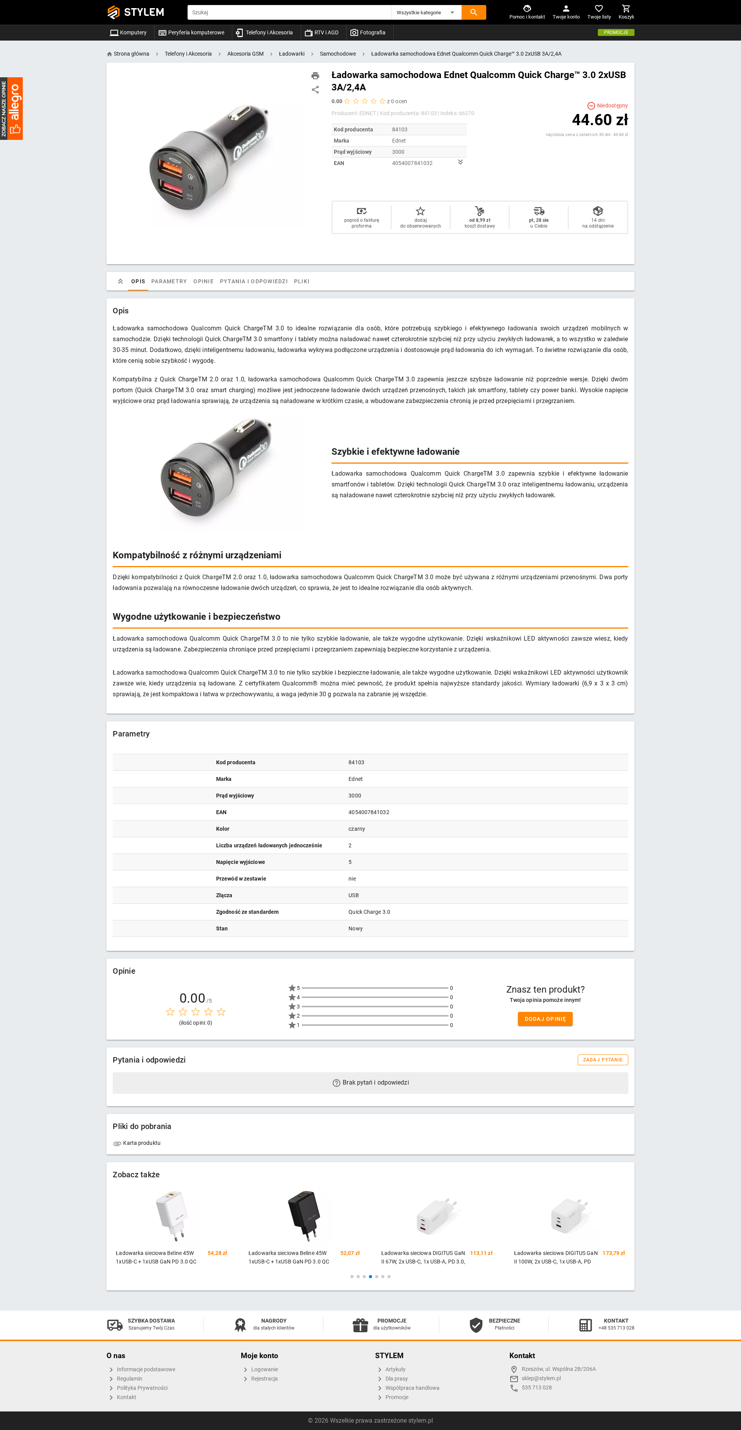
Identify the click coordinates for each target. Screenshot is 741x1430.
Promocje (616, 32)
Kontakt (126, 1397)
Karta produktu (141, 1143)
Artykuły (395, 1369)
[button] (427, 12)
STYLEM (144, 12)
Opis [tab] (138, 281)
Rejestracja (264, 1379)
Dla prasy (396, 1379)
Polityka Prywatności (141, 1388)
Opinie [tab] (204, 281)
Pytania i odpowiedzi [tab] (254, 281)
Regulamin (129, 1379)
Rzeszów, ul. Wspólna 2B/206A (559, 1369)
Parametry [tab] (169, 281)
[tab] (120, 281)
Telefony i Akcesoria (269, 32)
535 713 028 (537, 1387)
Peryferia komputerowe (195, 32)
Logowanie (264, 1369)
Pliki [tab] (302, 281)
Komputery (133, 32)
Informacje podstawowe (145, 1369)
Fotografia (372, 32)
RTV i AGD (325, 32)
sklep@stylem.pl (541, 1378)
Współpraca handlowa (412, 1388)
